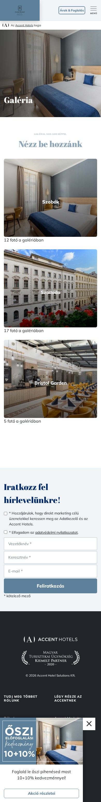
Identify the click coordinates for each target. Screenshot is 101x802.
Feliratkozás (50, 586)
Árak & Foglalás (72, 10)
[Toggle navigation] (95, 10)
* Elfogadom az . (43, 532)
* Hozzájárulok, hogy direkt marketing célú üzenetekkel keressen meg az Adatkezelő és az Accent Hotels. (48, 518)
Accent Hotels (24, 25)
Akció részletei (41, 793)
